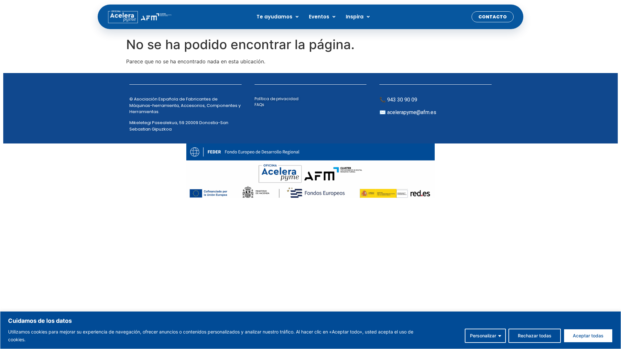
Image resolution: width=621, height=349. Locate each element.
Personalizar (483, 335)
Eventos (319, 16)
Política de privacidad (50, 339)
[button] (277, 16)
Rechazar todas (534, 335)
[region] (310, 330)
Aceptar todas (588, 335)
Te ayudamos (274, 16)
